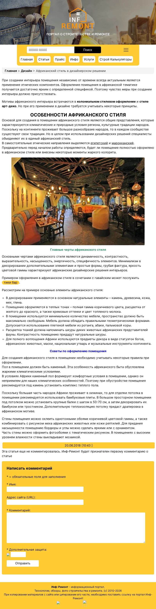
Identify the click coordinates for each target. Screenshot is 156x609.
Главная (27, 59)
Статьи (43, 59)
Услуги (89, 59)
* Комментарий (18, 510)
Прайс (59, 59)
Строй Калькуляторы (116, 59)
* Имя (11, 484)
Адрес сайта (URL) (21, 497)
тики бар (10, 282)
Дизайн (26, 71)
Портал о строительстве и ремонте (78, 34)
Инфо (74, 59)
